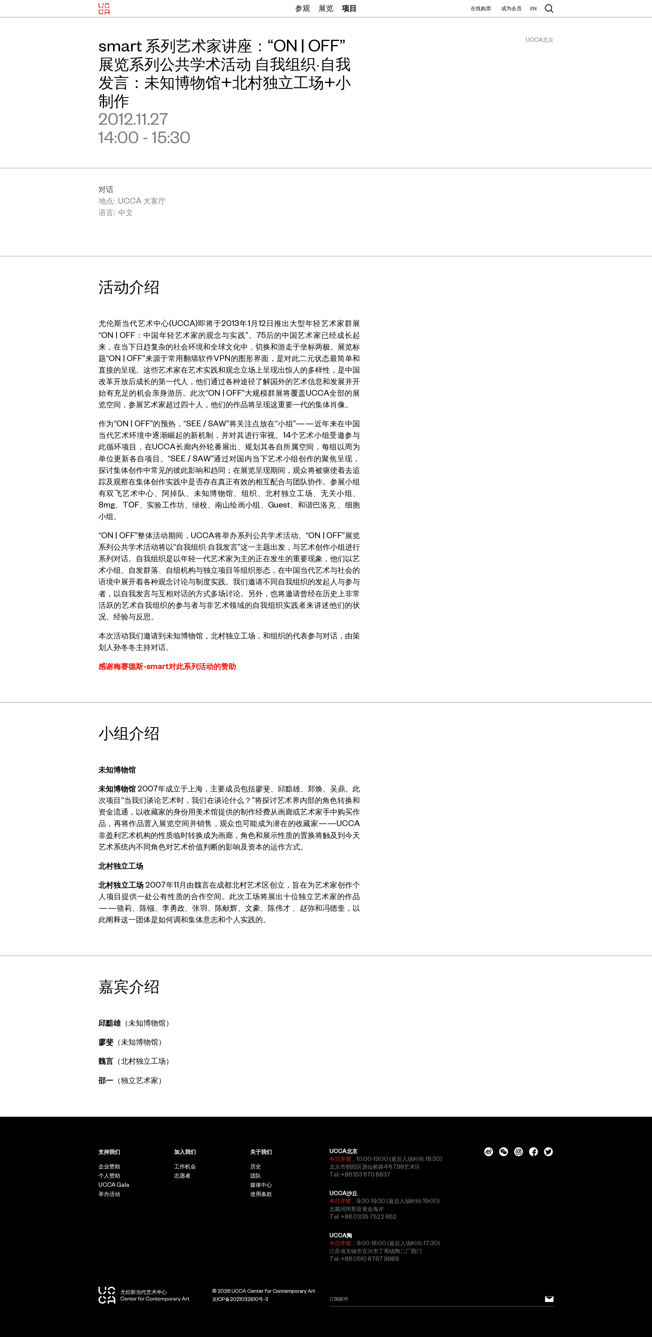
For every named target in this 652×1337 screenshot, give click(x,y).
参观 (302, 8)
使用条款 (261, 1194)
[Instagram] (518, 1152)
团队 (255, 1175)
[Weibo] (488, 1152)
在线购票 (481, 8)
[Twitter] (548, 1152)
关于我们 (261, 1151)
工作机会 (185, 1166)
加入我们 (185, 1151)
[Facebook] (533, 1152)
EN (533, 8)
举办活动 (109, 1194)
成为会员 (511, 8)
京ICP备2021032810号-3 (240, 1299)
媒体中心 (261, 1184)
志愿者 (182, 1175)
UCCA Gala (113, 1184)
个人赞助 (109, 1175)
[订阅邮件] (549, 1298)
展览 (326, 8)
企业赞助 (109, 1166)
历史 (255, 1166)
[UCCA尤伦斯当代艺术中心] (104, 8)
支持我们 (109, 1151)
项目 (349, 8)
